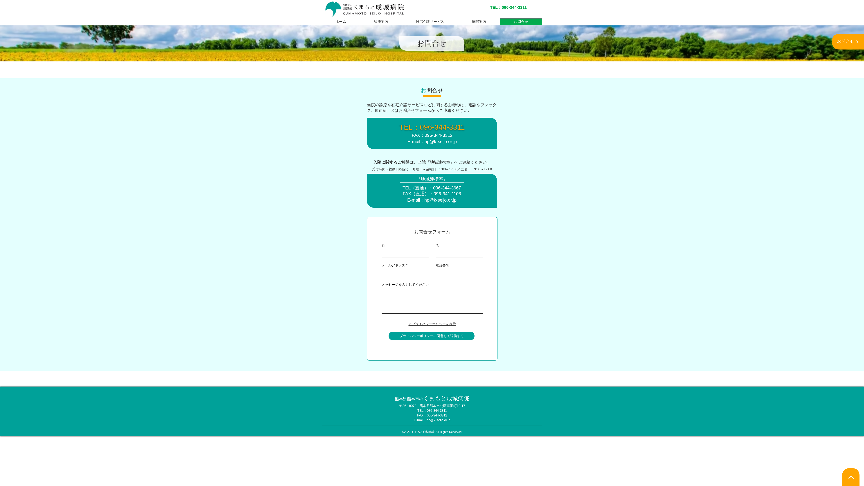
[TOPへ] (851, 477)
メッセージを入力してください (405, 284)
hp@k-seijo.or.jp (441, 141)
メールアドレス (393, 265)
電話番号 (442, 265)
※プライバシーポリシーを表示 (432, 324)
